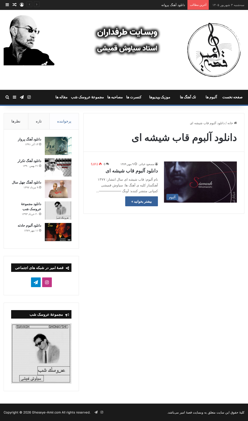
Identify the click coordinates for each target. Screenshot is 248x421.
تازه (39, 121)
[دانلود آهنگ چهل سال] (58, 189)
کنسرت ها (133, 97)
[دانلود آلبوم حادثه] (58, 232)
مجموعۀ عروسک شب (87, 97)
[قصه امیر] (214, 50)
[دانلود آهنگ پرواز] (58, 146)
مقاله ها (61, 97)
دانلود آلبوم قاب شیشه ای (132, 171)
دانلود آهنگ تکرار (29, 161)
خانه (230, 123)
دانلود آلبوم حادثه (29, 225)
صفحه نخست (232, 97)
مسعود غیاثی (146, 164)
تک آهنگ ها (188, 97)
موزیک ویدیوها (159, 97)
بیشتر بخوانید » (141, 201)
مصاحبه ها (115, 97)
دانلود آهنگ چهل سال (26, 182)
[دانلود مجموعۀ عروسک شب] (58, 210)
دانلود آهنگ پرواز (29, 139)
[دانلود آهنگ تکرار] (58, 167)
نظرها (15, 121)
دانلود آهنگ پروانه (173, 5)
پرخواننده (64, 121)
